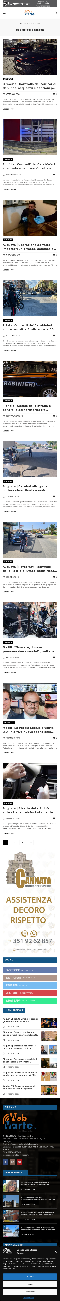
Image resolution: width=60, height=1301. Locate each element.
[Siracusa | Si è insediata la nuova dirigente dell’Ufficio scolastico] (11, 1186)
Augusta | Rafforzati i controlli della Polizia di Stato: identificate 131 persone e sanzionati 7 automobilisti (29, 569)
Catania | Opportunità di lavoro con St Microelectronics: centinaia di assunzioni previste (39, 1228)
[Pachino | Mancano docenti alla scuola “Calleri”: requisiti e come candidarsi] (11, 1216)
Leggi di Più (8, 109)
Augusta (8, 240)
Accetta (30, 1276)
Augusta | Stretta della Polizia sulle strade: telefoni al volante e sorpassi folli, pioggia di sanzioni (29, 810)
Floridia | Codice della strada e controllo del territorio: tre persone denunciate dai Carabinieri (27, 408)
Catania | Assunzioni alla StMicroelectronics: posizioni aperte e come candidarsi (38, 1198)
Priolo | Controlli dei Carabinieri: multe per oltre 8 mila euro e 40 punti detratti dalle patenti (28, 327)
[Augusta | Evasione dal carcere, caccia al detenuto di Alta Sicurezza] (49, 1049)
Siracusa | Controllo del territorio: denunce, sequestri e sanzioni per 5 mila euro (29, 86)
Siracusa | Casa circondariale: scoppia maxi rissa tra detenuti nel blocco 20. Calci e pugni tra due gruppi (20, 1033)
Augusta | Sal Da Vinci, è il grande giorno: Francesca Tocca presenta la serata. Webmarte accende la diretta (20, 1020)
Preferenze (30, 1291)
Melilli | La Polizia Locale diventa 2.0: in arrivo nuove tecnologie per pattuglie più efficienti (28, 730)
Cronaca (8, 79)
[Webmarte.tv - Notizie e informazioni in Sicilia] (30, 13)
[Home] (21, 24)
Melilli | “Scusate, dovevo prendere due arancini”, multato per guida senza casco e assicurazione (28, 649)
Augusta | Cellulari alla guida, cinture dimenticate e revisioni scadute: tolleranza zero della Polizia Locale (27, 488)
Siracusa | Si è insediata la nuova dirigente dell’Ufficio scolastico (35, 1183)
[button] (55, 1251)
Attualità (9, 723)
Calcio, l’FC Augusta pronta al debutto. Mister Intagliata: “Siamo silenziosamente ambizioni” (19, 1087)
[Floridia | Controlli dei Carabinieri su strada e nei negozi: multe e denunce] (30, 137)
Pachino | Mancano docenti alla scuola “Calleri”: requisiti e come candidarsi (37, 1213)
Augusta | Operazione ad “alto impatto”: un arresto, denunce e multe (28, 247)
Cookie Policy (28, 1298)
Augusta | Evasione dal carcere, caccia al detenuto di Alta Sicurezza (19, 1047)
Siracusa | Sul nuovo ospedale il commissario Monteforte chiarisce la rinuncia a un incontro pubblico (20, 1060)
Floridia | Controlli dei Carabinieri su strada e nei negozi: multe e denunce (29, 166)
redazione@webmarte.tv (18, 1155)
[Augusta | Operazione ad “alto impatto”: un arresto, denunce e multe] (30, 218)
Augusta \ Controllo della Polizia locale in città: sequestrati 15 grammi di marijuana (20, 1073)
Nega (30, 1284)
